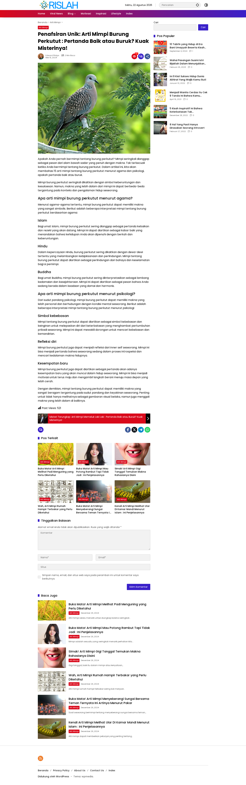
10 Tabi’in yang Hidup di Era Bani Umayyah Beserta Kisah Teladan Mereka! (187, 46)
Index (112, 770)
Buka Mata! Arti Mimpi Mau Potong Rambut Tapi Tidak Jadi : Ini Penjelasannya (92, 472)
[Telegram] (141, 430)
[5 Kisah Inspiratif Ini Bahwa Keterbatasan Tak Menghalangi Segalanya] (160, 111)
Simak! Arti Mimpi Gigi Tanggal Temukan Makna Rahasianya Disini (130, 472)
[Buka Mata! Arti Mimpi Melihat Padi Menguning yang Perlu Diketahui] (55, 454)
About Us (79, 770)
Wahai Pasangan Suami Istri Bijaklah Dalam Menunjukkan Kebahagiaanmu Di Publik (187, 62)
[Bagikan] (147, 56)
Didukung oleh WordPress (53, 776)
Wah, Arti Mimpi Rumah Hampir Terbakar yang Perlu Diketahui (55, 509)
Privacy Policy (61, 770)
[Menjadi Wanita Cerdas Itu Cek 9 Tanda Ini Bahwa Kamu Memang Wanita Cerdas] (160, 95)
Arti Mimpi (43, 27)
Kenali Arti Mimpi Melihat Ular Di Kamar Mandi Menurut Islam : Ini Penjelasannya (132, 509)
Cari (156, 22)
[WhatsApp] (147, 430)
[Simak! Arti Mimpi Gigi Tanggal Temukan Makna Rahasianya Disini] (132, 454)
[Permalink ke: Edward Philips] (42, 56)
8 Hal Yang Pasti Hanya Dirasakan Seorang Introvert (187, 126)
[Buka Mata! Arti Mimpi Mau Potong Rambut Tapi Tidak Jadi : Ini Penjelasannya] (94, 454)
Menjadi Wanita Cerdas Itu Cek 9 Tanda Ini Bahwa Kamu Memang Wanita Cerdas (188, 94)
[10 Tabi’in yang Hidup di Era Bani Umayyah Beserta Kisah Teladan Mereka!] (160, 47)
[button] (197, 5)
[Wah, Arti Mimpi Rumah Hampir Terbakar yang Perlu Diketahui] (55, 491)
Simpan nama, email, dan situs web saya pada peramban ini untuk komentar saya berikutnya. (90, 576)
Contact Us (97, 770)
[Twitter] (134, 430)
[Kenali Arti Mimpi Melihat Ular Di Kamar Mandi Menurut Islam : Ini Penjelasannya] (132, 491)
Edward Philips (52, 55)
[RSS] (40, 758)
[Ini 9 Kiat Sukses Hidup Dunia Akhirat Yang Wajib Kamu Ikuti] (160, 79)
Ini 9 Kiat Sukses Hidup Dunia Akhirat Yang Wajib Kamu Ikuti (188, 78)
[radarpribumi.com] (59, 5)
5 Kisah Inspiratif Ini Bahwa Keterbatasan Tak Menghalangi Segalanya (186, 110)
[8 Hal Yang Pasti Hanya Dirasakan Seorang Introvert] (160, 127)
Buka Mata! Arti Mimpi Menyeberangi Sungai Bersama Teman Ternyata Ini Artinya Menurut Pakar (94, 509)
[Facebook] (128, 430)
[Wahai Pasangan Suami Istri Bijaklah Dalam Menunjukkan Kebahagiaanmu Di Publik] (160, 63)
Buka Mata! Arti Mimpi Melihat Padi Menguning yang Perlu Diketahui (55, 472)
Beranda (43, 770)
